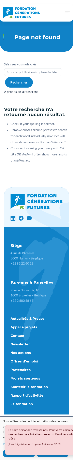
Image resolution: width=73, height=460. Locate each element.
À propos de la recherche (21, 91)
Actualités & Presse (27, 319)
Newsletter (20, 344)
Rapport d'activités (27, 395)
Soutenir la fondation (29, 387)
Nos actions (21, 353)
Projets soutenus (25, 378)
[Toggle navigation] (67, 13)
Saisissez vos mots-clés (20, 64)
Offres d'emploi (24, 361)
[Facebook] (21, 218)
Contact (17, 336)
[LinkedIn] (13, 218)
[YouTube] (29, 218)
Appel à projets (24, 327)
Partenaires (21, 370)
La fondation (22, 404)
